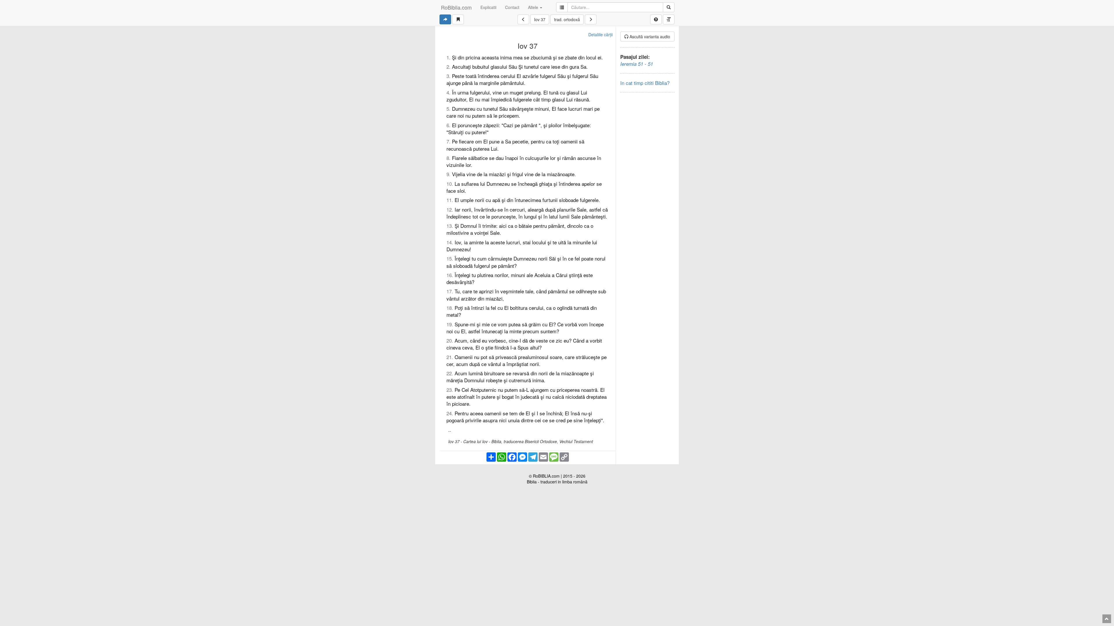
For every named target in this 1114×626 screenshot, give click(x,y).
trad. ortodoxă (567, 19)
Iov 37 (539, 19)
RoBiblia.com (456, 7)
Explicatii (488, 7)
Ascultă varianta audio (649, 36)
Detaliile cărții (600, 34)
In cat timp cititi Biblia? (645, 82)
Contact (512, 7)
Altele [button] (533, 7)
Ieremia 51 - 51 (636, 63)
